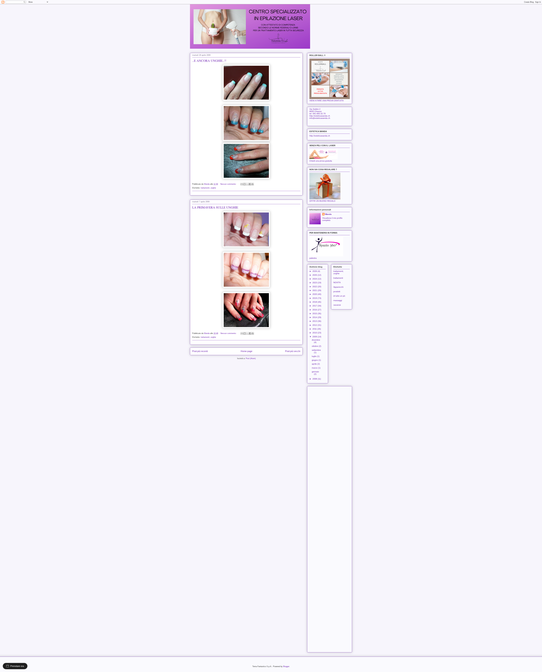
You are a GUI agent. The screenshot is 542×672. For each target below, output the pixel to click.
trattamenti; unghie (208, 188)
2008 (315, 379)
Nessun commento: (228, 184)
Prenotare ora (17, 666)
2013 (315, 321)
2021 (315, 290)
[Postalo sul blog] (244, 184)
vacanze (337, 305)
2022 (315, 286)
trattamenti (338, 278)
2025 (315, 275)
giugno (315, 360)
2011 (314, 329)
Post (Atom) (251, 358)
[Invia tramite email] (241, 184)
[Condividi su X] (247, 184)
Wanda (328, 214)
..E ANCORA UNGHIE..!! (209, 61)
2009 (315, 337)
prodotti (336, 291)
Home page (246, 351)
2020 (315, 294)
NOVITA (337, 282)
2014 (315, 317)
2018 (315, 302)
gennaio (315, 371)
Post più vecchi (292, 351)
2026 (315, 271)
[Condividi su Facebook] (249, 184)
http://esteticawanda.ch (319, 136)
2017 (315, 306)
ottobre (315, 346)
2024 (315, 279)
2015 (315, 313)
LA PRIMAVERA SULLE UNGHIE (215, 207)
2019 (315, 298)
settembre (316, 350)
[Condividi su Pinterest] (252, 184)
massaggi (337, 300)
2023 (315, 282)
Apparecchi (338, 287)
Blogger (286, 666)
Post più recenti (200, 351)
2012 (315, 325)
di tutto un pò (339, 296)
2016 (315, 310)
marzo (315, 368)
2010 (315, 333)
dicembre (316, 340)
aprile (314, 364)
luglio (314, 356)
